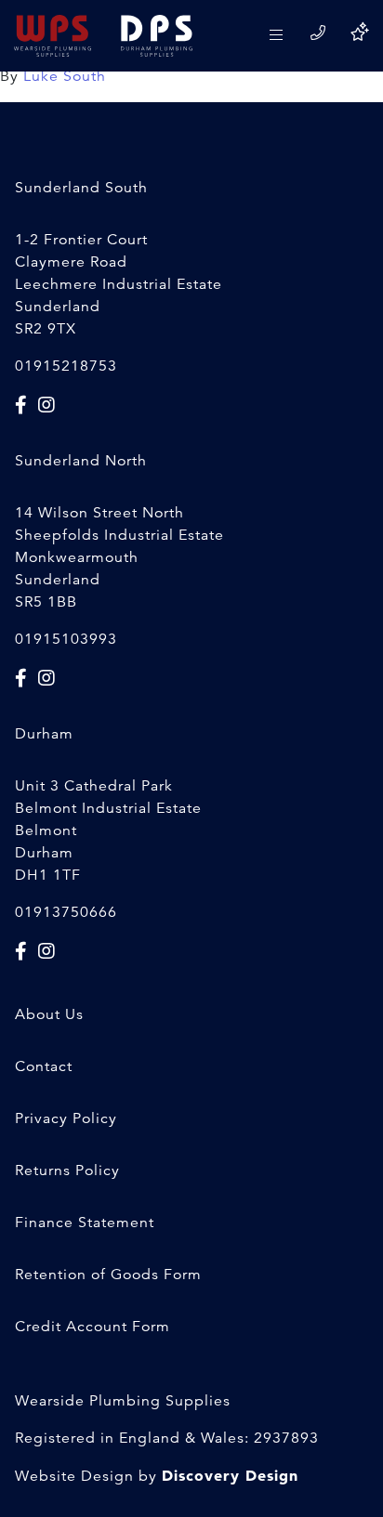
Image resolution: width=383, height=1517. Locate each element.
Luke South (64, 76)
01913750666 (66, 912)
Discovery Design (230, 1475)
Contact (44, 1066)
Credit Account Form (92, 1326)
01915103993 (66, 639)
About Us (49, 1014)
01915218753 (66, 366)
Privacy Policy (66, 1118)
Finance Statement (84, 1222)
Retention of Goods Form (108, 1274)
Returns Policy (67, 1170)
